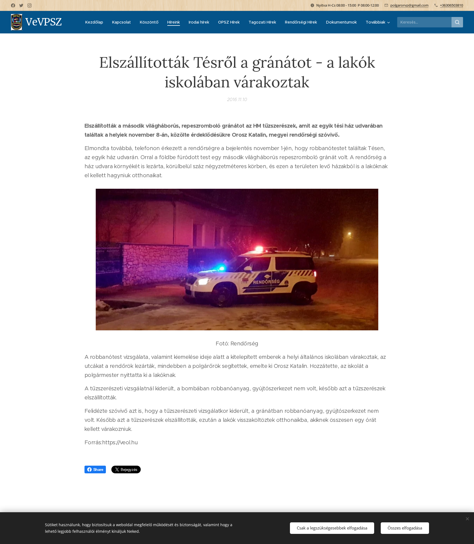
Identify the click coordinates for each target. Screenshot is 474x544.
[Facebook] (13, 5)
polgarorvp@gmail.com (409, 5)
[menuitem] (96, 22)
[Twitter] (21, 5)
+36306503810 (451, 5)
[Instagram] (29, 5)
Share (98, 469)
